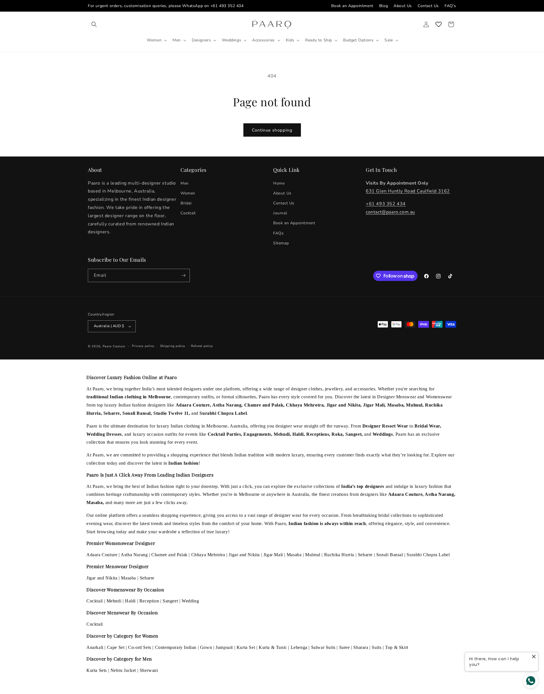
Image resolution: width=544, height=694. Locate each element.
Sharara (360, 647)
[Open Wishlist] (438, 24)
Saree (344, 647)
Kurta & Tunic (273, 647)
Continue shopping (272, 130)
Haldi (130, 600)
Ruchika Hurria (339, 554)
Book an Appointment (352, 6)
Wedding (190, 600)
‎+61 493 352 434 (386, 204)
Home (278, 183)
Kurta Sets (96, 670)
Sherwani (149, 670)
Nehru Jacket (123, 670)
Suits (376, 647)
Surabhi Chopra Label (428, 554)
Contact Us (428, 6)
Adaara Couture (101, 554)
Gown (206, 647)
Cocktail (188, 213)
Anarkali (94, 647)
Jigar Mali (273, 554)
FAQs (278, 233)
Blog (383, 6)
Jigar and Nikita (244, 554)
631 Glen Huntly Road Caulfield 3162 (408, 191)
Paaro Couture (114, 346)
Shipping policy (173, 346)
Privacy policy (143, 346)
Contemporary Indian (175, 647)
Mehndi (114, 600)
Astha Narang (134, 554)
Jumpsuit (224, 647)
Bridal (186, 203)
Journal (280, 213)
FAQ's (450, 6)
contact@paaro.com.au (390, 212)
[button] (94, 24)
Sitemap (281, 243)
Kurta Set (246, 647)
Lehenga (299, 647)
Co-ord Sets (139, 647)
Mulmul (312, 554)
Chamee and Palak (169, 554)
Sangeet (170, 600)
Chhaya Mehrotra (208, 554)
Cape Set (116, 647)
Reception (149, 600)
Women (187, 193)
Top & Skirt (396, 647)
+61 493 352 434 (227, 6)
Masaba (294, 554)
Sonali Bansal (389, 554)
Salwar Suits (323, 647)
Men (184, 183)
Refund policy (202, 346)
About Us (403, 6)
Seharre (365, 554)
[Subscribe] (183, 275)
